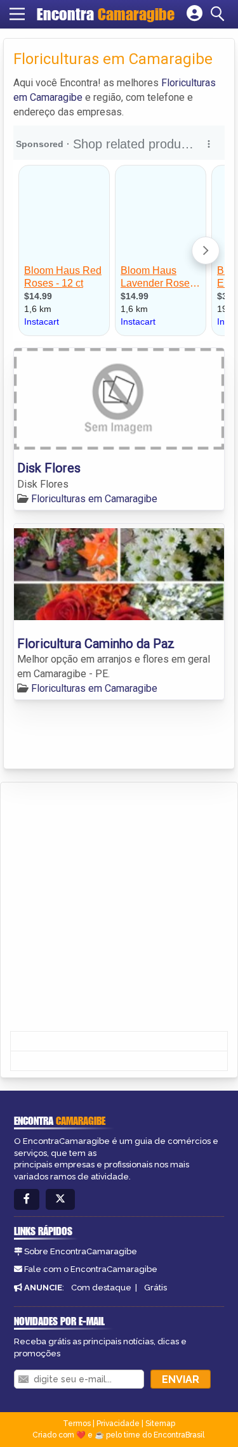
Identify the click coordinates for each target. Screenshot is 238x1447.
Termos (77, 1423)
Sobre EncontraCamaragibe (80, 1251)
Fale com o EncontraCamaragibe (90, 1269)
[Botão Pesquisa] (219, 13)
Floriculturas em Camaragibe (94, 499)
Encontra (106, 13)
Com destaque (101, 1287)
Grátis (155, 1287)
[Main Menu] (17, 14)
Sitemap (160, 1423)
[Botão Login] (194, 14)
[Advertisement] (119, 908)
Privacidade (118, 1423)
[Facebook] (26, 1199)
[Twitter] (60, 1199)
